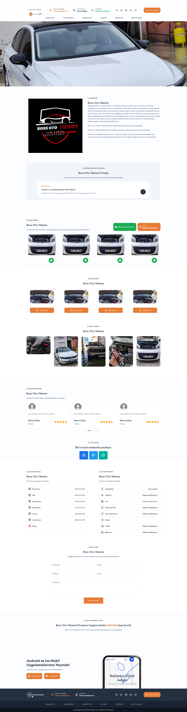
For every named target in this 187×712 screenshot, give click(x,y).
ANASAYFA (50, 18)
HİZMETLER (87, 18)
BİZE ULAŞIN (137, 18)
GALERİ (103, 18)
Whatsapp (102, 10)
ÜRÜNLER (119, 18)
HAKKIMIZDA (68, 18)
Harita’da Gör (82, 10)
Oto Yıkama (91, 630)
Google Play (53, 676)
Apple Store (36, 676)
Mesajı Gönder (93, 601)
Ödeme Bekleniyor (150, 495)
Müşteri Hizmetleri (61, 10)
